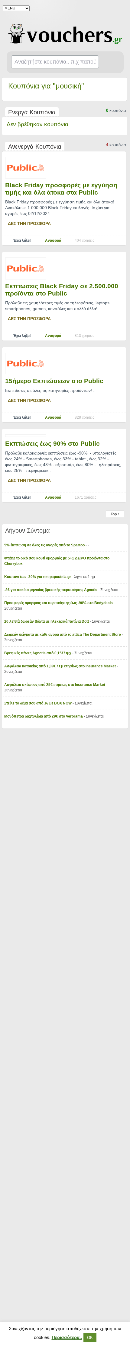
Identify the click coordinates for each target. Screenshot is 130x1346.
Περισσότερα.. (67, 1337)
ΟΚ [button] (90, 1337)
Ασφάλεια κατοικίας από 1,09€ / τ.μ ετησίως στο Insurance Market (60, 666)
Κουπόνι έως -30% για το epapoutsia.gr (38, 577)
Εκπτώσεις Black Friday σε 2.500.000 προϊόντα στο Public (61, 289)
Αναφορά (53, 240)
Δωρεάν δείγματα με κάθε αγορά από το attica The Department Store (63, 634)
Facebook (121, 7)
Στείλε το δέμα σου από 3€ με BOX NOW (38, 703)
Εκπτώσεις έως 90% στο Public (52, 443)
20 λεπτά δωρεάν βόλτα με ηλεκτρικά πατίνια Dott (47, 621)
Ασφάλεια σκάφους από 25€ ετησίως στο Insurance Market (55, 685)
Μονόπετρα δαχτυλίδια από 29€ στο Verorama (44, 716)
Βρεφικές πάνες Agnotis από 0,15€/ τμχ (38, 653)
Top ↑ (115, 514)
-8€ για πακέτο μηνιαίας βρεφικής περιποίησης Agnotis (51, 590)
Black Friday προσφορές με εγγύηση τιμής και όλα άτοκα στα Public (61, 189)
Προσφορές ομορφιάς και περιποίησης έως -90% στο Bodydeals (59, 603)
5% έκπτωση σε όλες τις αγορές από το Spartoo (45, 545)
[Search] (112, 62)
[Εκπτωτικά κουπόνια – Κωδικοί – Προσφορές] (65, 33)
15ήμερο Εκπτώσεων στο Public (54, 380)
